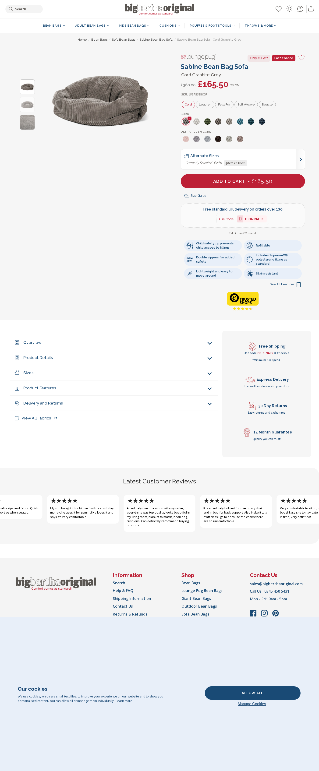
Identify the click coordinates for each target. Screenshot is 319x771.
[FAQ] (300, 8)
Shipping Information (132, 598)
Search (119, 582)
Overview (32, 342)
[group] (186, 121)
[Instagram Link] (265, 615)
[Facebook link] (253, 615)
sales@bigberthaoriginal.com (276, 583)
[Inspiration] (289, 8)
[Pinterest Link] (275, 615)
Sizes (28, 372)
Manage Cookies (252, 704)
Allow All (252, 693)
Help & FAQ (123, 590)
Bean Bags (190, 582)
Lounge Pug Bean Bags (202, 590)
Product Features (39, 388)
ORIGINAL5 (254, 219)
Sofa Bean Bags (195, 614)
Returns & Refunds (130, 614)
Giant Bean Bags (196, 598)
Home (82, 39)
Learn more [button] (124, 701)
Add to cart (243, 181)
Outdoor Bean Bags (199, 606)
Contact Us (123, 606)
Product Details (38, 357)
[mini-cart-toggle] (311, 9)
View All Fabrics (36, 418)
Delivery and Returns (43, 403)
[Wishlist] (278, 8)
